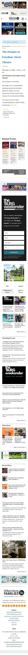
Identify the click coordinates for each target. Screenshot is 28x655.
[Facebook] (3, 606)
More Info (13, 105)
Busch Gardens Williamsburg (14, 612)
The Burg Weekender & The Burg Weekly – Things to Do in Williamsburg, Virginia (8, 309)
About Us (14, 622)
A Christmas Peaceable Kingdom (21, 172)
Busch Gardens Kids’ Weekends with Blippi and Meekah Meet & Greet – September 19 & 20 (7, 441)
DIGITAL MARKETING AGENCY (14, 646)
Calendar (23, 19)
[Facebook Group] (19, 606)
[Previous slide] (3, 436)
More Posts (21, 571)
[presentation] (8, 300)
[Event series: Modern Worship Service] (19, 158)
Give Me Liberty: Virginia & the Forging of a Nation (5, 153)
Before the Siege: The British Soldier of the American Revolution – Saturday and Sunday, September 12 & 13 (13, 529)
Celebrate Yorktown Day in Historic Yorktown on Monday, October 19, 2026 (16, 470)
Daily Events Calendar (14, 620)
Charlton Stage (6, 109)
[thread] (25, 606)
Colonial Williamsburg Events (14, 614)
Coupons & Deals (14, 618)
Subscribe (14, 252)
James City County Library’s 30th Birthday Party (13, 560)
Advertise (14, 624)
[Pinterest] (8, 606)
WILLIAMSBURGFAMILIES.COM (14, 644)
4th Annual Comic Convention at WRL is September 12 (20, 325)
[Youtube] (11, 606)
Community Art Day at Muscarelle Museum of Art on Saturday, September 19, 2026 (20, 309)
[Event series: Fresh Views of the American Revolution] (11, 162)
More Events (20, 331)
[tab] (7, 286)
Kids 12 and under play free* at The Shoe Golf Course (13, 415)
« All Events (5, 66)
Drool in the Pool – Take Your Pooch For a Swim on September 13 (8, 326)
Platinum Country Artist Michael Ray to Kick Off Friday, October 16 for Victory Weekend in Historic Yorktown (13, 401)
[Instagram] (6, 606)
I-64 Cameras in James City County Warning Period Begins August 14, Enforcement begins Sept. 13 (13, 504)
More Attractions (19, 447)
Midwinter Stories (6, 171)
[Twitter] (14, 606)
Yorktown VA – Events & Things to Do (14, 616)
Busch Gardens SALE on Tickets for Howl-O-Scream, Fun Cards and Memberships (13, 393)
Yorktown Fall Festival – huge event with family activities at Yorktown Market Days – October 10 (14, 516)
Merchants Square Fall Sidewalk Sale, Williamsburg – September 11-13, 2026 (20, 440)
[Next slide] (24, 436)
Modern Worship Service (20, 149)
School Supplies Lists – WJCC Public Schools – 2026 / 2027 (13, 408)
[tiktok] (17, 606)
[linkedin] (22, 606)
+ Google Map (6, 117)
